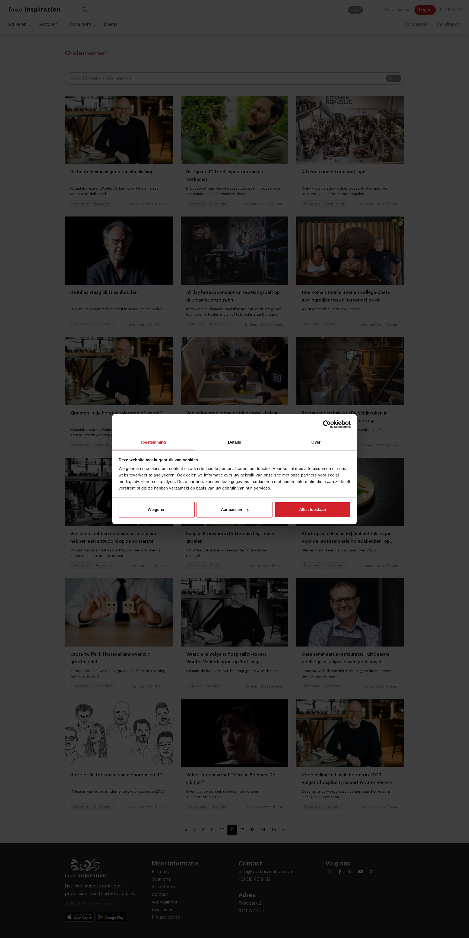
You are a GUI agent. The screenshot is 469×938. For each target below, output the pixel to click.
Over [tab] (316, 442)
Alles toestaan (312, 509)
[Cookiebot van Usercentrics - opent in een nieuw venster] (327, 424)
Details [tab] (234, 442)
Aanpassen (231, 509)
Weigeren (157, 509)
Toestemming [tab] (153, 442)
